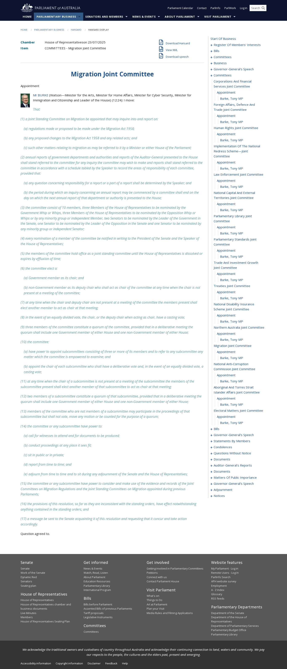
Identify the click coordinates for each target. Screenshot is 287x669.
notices (219, 496)
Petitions (152, 573)
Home (27, 16)
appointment (226, 92)
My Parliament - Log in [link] (224, 568)
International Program (97, 590)
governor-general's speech (234, 69)
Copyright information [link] (69, 663)
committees (223, 57)
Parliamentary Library (97, 586)
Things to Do (154, 600)
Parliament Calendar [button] (180, 8)
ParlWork (230, 8)
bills (216, 51)
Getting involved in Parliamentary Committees (175, 568)
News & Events (144, 16)
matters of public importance (235, 477)
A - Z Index (217, 590)
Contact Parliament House (163, 581)
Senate (25, 568)
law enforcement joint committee (238, 174)
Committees (91, 632)
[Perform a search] (263, 8)
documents (222, 459)
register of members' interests (237, 45)
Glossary (216, 594)
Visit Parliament (217, 16)
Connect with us (157, 577)
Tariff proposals (94, 613)
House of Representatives (37, 600)
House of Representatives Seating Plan (45, 621)
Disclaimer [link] (94, 663)
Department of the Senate (227, 613)
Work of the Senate (33, 573)
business (220, 63)
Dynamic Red (29, 577)
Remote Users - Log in (225, 573)
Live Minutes (28, 613)
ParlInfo (215, 8)
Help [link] (125, 663)
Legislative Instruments (98, 617)
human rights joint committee (236, 128)
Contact (202, 8)
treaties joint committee (232, 286)
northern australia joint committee (239, 327)
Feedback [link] (111, 663)
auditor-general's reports (233, 465)
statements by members (232, 441)
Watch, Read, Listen (96, 573)
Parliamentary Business (56, 16)
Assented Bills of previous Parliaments (108, 608)
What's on (153, 596)
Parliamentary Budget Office (228, 630)
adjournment (223, 489)
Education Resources (97, 581)
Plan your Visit (155, 608)
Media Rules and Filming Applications (170, 613)
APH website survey (223, 581)
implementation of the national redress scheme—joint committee (237, 151)
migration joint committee (232, 346)
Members (27, 617)
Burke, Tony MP (231, 98)
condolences (223, 447)
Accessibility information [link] (36, 663)
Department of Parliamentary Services (235, 626)
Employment (219, 586)
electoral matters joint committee (238, 410)
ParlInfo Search (220, 577)
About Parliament (180, 16)
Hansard (76, 29)
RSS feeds (217, 598)
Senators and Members (104, 16)
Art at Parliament (157, 604)
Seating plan (28, 586)
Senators (26, 581)
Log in (243, 8)
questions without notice (232, 453)
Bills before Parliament (98, 604)
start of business (223, 39)
